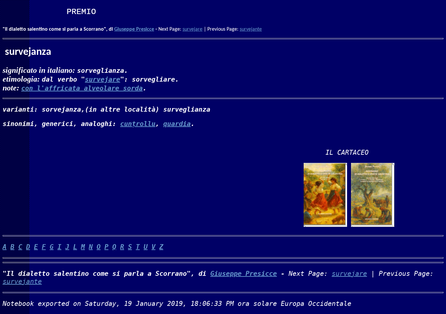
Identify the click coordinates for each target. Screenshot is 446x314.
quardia (177, 124)
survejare (192, 29)
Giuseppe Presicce (134, 29)
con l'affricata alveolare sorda (82, 88)
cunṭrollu (137, 124)
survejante (251, 29)
